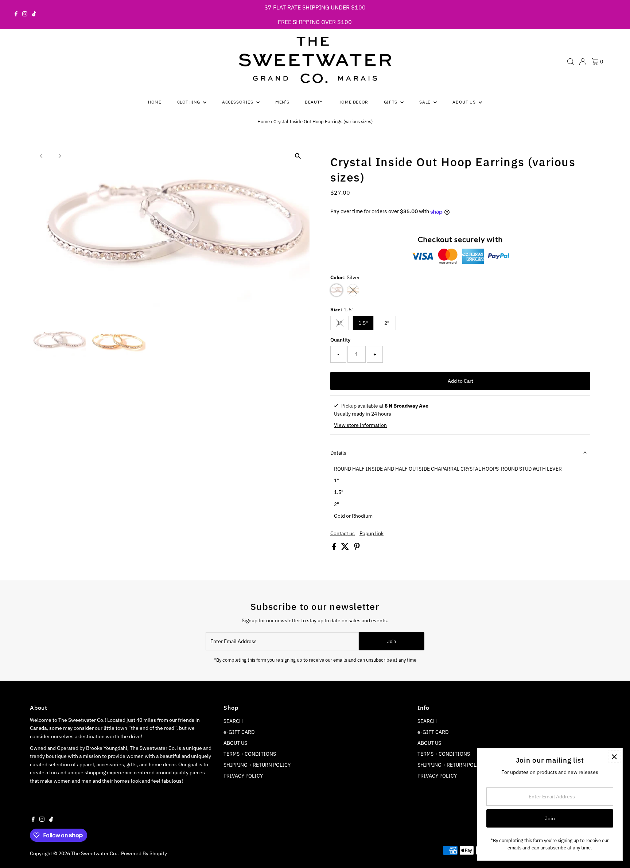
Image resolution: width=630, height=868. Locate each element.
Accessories (238, 102)
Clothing (189, 102)
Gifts (391, 102)
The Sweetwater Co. (94, 853)
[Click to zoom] (297, 156)
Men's (282, 102)
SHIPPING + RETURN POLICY (257, 765)
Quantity (340, 339)
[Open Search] (570, 61)
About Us (464, 102)
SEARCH (233, 721)
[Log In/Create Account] (582, 61)
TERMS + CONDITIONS (249, 754)
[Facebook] (16, 14)
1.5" (363, 323)
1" (343, 324)
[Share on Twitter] (345, 548)
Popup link (371, 533)
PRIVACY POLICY (243, 775)
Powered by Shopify (144, 853)
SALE (425, 102)
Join (391, 641)
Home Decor (353, 102)
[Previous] (42, 156)
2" (386, 323)
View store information (360, 425)
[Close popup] (614, 756)
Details (338, 452)
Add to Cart (460, 381)
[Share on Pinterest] (357, 548)
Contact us (342, 533)
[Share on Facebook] (334, 548)
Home (154, 102)
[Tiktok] (34, 14)
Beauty (314, 102)
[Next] (59, 156)
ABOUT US (235, 743)
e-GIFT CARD (238, 732)
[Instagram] (24, 14)
